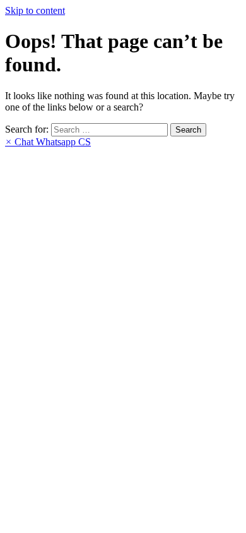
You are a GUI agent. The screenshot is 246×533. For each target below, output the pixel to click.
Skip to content (35, 10)
